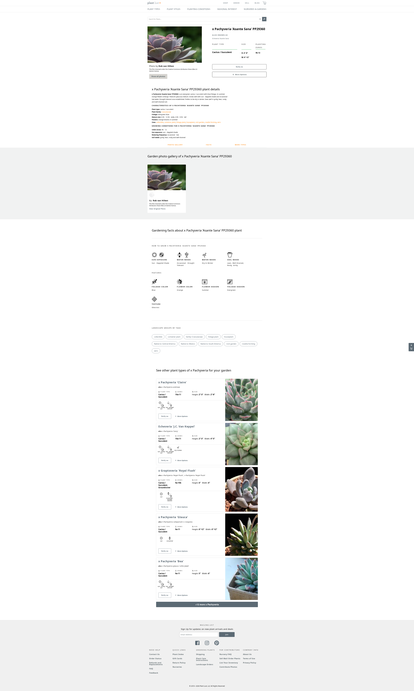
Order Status (155, 658)
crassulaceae (166, 112)
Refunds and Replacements (156, 664)
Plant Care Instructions (202, 659)
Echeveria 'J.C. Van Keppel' (176, 426)
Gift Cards (177, 658)
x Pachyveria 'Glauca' (173, 517)
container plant (170, 122)
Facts (209, 145)
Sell (247, 3)
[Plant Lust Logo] (154, 3)
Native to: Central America (164, 344)
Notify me (239, 67)
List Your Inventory (229, 663)
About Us (247, 654)
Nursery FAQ (226, 654)
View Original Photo (157, 209)
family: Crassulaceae (194, 337)
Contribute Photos (228, 667)
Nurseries (177, 667)
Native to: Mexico (188, 344)
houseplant (190, 122)
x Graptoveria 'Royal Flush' (177, 470)
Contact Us (154, 654)
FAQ (151, 668)
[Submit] (264, 19)
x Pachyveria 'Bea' (171, 561)
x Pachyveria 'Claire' (172, 382)
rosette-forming (210, 122)
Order (237, 3)
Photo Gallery (175, 145)
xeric (219, 122)
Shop (225, 3)
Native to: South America (211, 344)
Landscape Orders (204, 664)
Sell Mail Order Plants (230, 658)
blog (257, 3)
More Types (240, 145)
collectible (160, 122)
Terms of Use (249, 658)
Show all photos (158, 76)
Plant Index (178, 654)
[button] (260, 19)
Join (226, 634)
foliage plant (181, 122)
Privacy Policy (249, 663)
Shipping (200, 654)
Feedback (153, 673)
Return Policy (179, 663)
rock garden (199, 122)
